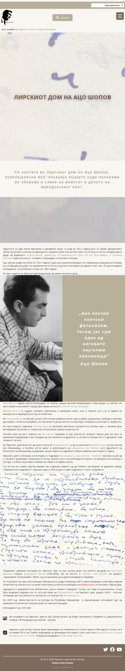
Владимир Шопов (34, 573)
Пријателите (98, 444)
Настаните (47, 434)
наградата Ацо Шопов (85, 448)
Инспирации (40, 426)
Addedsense (67, 667)
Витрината (9, 403)
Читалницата (14, 418)
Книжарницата (61, 444)
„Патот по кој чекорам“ (75, 406)
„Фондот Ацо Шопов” (95, 573)
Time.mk (77, 635)
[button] (62, 17)
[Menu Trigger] (120, 16)
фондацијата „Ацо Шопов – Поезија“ (80, 455)
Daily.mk (65, 635)
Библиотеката (11, 410)
